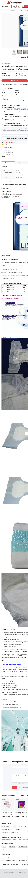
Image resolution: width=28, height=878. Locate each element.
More (2, 867)
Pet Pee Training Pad (6, 829)
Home (2, 10)
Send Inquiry (14, 80)
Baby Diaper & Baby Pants (7, 832)
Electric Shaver (6, 850)
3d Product (24, 857)
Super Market (15, 857)
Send (14, 787)
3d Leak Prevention (22, 860)
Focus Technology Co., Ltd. (18, 872)
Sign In (3, 156)
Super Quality (6, 857)
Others (16, 832)
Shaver (4, 846)
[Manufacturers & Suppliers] (14, 2)
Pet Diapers (17, 829)
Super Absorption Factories (9, 860)
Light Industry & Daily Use (11, 10)
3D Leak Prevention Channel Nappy (11, 864)
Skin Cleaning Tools (23, 846)
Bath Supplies (12, 846)
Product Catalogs (22, 826)
